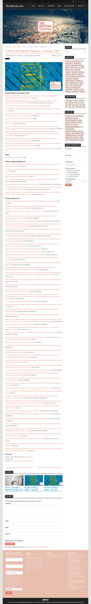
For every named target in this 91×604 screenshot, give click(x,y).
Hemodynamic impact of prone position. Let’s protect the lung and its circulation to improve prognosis (32, 314)
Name (7, 520)
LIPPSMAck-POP (74, 588)
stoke (66, 140)
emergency (67, 122)
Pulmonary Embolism (70, 81)
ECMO (83, 67)
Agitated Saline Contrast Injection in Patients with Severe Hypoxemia (23, 221)
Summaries (51, 6)
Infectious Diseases (69, 129)
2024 (77, 107)
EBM (76, 67)
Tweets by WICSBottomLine (54, 556)
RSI (77, 83)
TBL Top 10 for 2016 (73, 140)
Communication (75, 65)
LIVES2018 (80, 131)
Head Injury (68, 72)
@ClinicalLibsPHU (27, 457)
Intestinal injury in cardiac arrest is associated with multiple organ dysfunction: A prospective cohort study (33, 345)
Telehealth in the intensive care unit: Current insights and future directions (24, 438)
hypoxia (75, 124)
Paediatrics (72, 76)
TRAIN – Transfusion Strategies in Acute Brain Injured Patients (76, 576)
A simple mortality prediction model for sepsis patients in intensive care (24, 211)
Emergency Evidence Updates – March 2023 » (50, 467)
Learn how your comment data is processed (37, 547)
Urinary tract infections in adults (13, 157)
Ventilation (82, 91)
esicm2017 (79, 122)
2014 (83, 103)
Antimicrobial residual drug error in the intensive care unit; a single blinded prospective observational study (33, 229)
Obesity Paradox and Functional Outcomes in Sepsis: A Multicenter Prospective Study (27, 370)
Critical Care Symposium (70, 120)
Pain (73, 133)
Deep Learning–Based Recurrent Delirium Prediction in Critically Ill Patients (25, 254)
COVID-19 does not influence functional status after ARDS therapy (23, 249)
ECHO (79, 67)
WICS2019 (81, 140)
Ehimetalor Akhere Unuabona (19, 461)
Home (33, 6)
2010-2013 (71, 103)
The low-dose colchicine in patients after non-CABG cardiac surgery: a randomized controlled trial (31, 148)
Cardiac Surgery (77, 63)
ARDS (82, 61)
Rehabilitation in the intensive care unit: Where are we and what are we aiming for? (27, 418)
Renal (66, 83)
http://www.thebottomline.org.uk (25, 602)
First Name (68, 148)
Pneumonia (75, 78)
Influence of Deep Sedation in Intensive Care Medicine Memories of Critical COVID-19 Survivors (30, 332)
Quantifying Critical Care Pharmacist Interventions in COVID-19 (22, 411)
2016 (70, 105)
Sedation (81, 83)
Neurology (74, 74)
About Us (41, 6)
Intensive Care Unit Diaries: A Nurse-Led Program (18, 342)
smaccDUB (81, 135)
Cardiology (67, 65)
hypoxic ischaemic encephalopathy (72, 127)
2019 (80, 105)
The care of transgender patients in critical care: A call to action (21, 184)
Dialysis (72, 67)
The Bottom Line (14, 6)
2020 (84, 105)
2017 (73, 105)
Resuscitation (72, 83)
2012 (79, 103)
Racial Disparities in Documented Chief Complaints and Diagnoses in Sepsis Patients (27, 414)
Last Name (68, 155)
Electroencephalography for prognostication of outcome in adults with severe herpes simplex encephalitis (33, 279)
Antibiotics (68, 61)
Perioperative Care (80, 76)
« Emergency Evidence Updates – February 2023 (18, 467)
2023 (73, 107)
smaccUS (76, 138)
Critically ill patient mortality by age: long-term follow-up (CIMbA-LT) (23, 252)
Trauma (82, 89)
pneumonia (77, 133)
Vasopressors (75, 91)
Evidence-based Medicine (34, 55)
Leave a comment (58, 55)
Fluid (72, 70)
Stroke (80, 85)
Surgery (67, 87)
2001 (66, 103)
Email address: (69, 162)
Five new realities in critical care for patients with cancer (20, 301)
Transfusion (76, 89)
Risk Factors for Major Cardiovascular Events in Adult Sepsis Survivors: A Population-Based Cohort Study (33, 423)
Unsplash (30, 461)
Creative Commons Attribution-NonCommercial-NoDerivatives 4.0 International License (62, 602)
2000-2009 (81, 100)
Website (7, 534)
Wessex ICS (81, 6)
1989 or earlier (68, 100)
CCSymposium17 (68, 118)
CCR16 (73, 116)
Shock (71, 85)
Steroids (75, 85)
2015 (66, 105)
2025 (80, 107)
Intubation (74, 72)
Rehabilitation (79, 81)
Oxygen (66, 76)
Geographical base (70, 179)
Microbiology (81, 72)
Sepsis (66, 85)
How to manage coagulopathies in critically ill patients (19, 324)
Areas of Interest (70, 168)
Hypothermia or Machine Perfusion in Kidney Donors (19, 118)
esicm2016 (73, 122)
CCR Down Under (79, 116)
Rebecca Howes (20, 55)
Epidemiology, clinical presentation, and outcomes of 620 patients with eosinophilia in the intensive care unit (33, 284)
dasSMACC (80, 120)
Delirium (67, 67)
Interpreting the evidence (71, 131)
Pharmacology (68, 78)
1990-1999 (76, 100)
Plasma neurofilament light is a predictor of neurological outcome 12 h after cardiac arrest (29, 388)
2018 (77, 105)
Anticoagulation (75, 61)
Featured (67, 70)
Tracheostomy (68, 89)
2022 (70, 107)
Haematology (77, 70)
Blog (59, 6)
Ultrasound (68, 91)
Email (7, 527)
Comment (8, 503)
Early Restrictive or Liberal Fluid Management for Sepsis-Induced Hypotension (25, 106)
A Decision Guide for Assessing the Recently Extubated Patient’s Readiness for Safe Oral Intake (30, 201)
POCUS (82, 133)
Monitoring (68, 74)
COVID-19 (82, 65)
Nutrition (80, 74)
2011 (76, 103)
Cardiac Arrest (68, 63)
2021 (66, 107)
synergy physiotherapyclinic (77, 572)
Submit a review (69, 6)
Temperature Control (75, 87)
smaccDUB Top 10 (69, 138)
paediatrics (68, 133)
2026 (84, 107)
